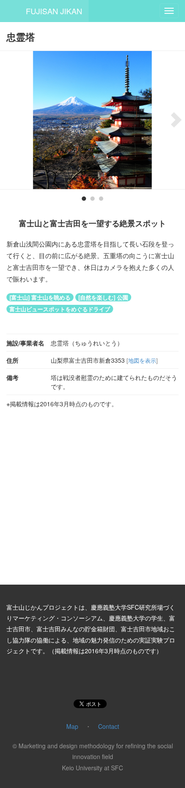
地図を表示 (142, 360)
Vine (103, 678)
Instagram (81, 678)
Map (72, 726)
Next (172, 120)
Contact (108, 726)
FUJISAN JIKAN (54, 10)
